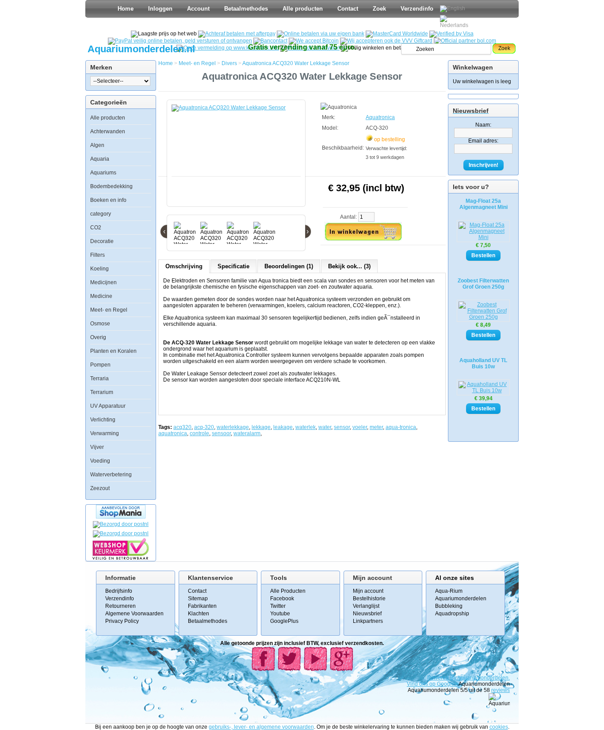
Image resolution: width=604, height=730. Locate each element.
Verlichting (102, 420)
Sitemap (198, 598)
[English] (452, 8)
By (453, 678)
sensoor (221, 433)
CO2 (95, 227)
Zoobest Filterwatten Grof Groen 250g (483, 284)
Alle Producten (288, 591)
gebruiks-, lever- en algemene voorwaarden (261, 727)
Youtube (280, 613)
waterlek (305, 427)
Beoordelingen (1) (288, 266)
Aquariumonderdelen (460, 598)
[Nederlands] (455, 21)
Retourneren (120, 606)
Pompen (100, 365)
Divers (229, 63)
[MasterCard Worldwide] (397, 34)
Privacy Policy (122, 621)
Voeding (100, 461)
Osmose (100, 324)
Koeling (99, 269)
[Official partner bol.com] (465, 41)
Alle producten (303, 8)
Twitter (278, 606)
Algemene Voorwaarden (134, 613)
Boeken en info (108, 200)
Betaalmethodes (246, 8)
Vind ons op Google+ (432, 684)
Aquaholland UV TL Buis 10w (483, 363)
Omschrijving (184, 266)
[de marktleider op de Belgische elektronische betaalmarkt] (270, 41)
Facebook (282, 598)
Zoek (379, 8)
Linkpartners (368, 621)
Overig (98, 337)
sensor (342, 427)
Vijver (97, 447)
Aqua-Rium (449, 591)
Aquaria (99, 159)
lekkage (261, 427)
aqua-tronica (401, 427)
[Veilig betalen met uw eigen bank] (121, 533)
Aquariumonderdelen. (483, 678)
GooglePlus (284, 621)
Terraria (99, 378)
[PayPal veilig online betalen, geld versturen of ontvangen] (180, 41)
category (100, 214)
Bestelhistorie (369, 598)
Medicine (101, 296)
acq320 (182, 427)
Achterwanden (107, 131)
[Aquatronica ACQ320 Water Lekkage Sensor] (238, 157)
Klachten (198, 613)
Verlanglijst (366, 606)
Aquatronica (380, 117)
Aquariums (103, 173)
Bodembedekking (111, 186)
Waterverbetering (111, 474)
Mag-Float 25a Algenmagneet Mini (483, 204)
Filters (97, 255)
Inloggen (160, 8)
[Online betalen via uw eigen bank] (320, 34)
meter (376, 427)
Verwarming (104, 433)
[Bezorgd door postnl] (121, 524)
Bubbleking (449, 606)
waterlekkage (233, 427)
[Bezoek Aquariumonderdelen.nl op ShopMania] (120, 517)
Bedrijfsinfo (118, 591)
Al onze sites (454, 577)
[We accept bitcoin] (314, 41)
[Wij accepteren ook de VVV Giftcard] (386, 41)
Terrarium (101, 392)
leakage (283, 427)
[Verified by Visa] (451, 34)
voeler (359, 427)
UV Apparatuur (108, 406)
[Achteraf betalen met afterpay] (236, 34)
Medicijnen (103, 282)
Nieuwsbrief (367, 613)
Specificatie (233, 266)
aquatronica (172, 433)
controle (199, 433)
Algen (97, 145)
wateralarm (246, 433)
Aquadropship (452, 613)
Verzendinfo (417, 8)
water (324, 427)
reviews (500, 690)
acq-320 (204, 427)
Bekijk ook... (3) (349, 266)
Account (198, 8)
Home (126, 8)
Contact (347, 8)
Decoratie (102, 241)
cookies (498, 727)
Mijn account (368, 591)
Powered (438, 678)
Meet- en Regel (108, 310)
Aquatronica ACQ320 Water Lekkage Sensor (295, 63)
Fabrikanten (202, 606)
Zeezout (100, 488)
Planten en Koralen (113, 351)
